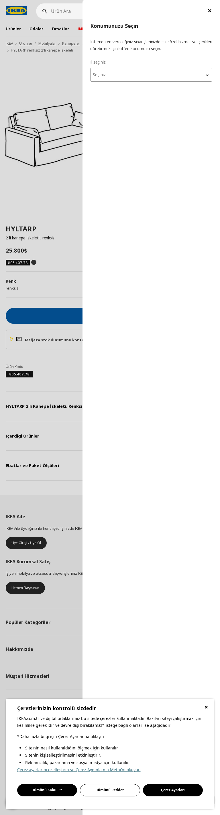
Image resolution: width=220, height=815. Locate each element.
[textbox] (151, 74)
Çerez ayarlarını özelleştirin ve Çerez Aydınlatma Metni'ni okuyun (79, 769)
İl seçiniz (98, 62)
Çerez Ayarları (173, 790)
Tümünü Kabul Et (47, 790)
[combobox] (151, 75)
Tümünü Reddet (110, 790)
